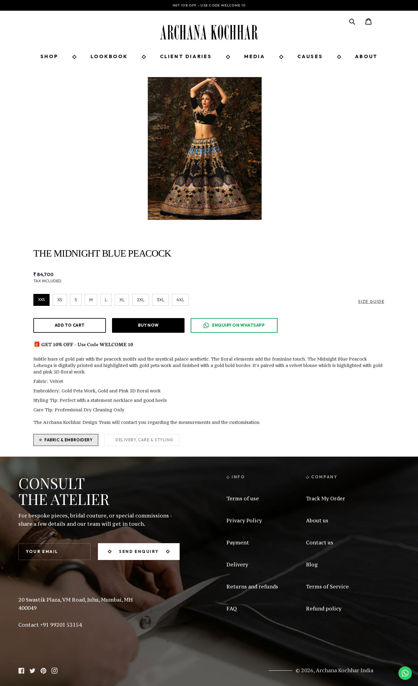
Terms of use (242, 498)
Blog (312, 564)
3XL (160, 299)
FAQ (231, 608)
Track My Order (325, 498)
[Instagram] (54, 670)
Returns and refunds (252, 586)
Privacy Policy (244, 520)
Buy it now (148, 325)
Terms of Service (327, 586)
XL (122, 299)
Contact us (319, 542)
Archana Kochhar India (344, 670)
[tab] (65, 440)
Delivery (237, 564)
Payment (237, 542)
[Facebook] (21, 670)
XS (59, 299)
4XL (180, 299)
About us (317, 520)
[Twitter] (32, 670)
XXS (41, 299)
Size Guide (371, 301)
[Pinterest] (43, 670)
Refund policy (323, 608)
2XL (140, 299)
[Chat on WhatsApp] (405, 673)
